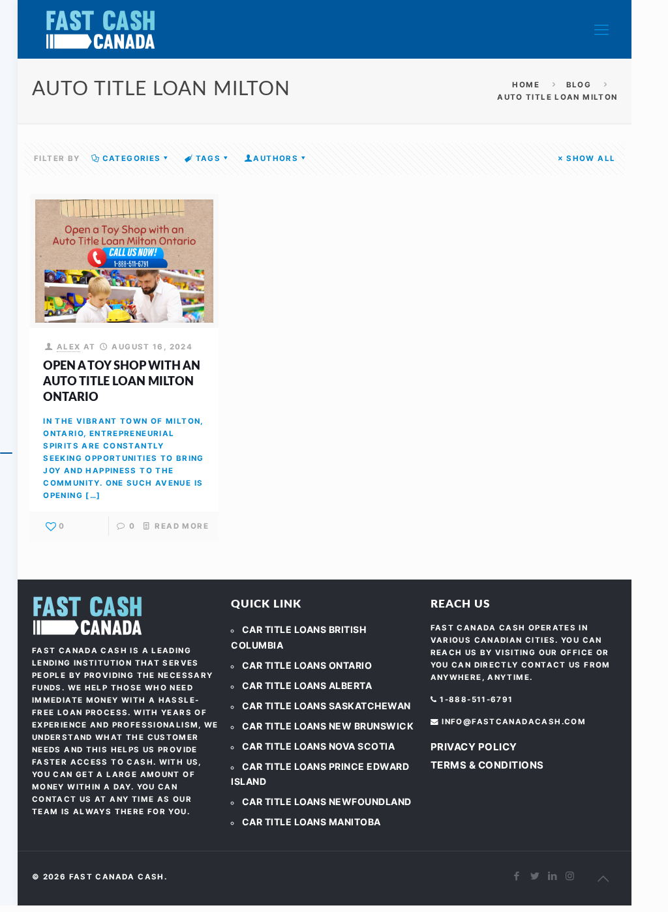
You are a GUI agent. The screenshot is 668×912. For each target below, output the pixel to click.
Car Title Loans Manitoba (311, 821)
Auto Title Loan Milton (557, 97)
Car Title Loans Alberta (307, 685)
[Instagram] (570, 876)
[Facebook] (517, 876)
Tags (208, 158)
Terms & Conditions (487, 765)
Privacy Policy (474, 747)
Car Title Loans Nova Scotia (318, 746)
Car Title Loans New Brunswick (328, 725)
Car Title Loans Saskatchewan (326, 705)
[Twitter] (535, 876)
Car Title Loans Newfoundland (327, 801)
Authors (275, 158)
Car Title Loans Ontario (307, 665)
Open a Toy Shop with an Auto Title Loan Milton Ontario (121, 382)
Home (525, 84)
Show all (590, 158)
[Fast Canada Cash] (100, 29)
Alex (69, 346)
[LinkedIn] (553, 876)
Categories (131, 158)
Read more (181, 526)
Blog (579, 84)
